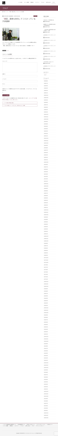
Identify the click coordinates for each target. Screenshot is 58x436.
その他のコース (49, 424)
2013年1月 (46, 389)
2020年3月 (46, 202)
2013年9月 (46, 369)
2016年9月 (46, 288)
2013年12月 (46, 362)
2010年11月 (46, 415)
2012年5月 (46, 408)
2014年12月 (46, 336)
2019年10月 (46, 214)
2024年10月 (46, 119)
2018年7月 (46, 245)
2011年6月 (46, 410)
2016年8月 (46, 291)
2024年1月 (46, 135)
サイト (3, 83)
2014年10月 (46, 341)
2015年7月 (46, 319)
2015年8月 (46, 317)
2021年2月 (46, 178)
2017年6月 (46, 269)
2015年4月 (46, 326)
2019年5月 (46, 224)
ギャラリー (17, 425)
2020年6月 (46, 195)
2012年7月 (46, 403)
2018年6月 (46, 248)
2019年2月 (46, 231)
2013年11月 (46, 365)
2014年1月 (46, 360)
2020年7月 (46, 193)
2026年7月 (46, 83)
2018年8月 (46, 243)
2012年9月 (46, 398)
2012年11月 (46, 393)
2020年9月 (46, 188)
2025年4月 (46, 109)
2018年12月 (46, 236)
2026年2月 (46, 90)
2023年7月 (46, 150)
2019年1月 (46, 233)
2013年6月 (46, 377)
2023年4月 (46, 152)
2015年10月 (46, 312)
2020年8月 (46, 190)
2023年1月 (46, 159)
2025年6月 (46, 107)
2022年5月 (46, 169)
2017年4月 (46, 274)
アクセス (22, 425)
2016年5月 (46, 298)
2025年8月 (46, 102)
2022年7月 (46, 166)
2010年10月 (46, 417)
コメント (4, 61)
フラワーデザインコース (40, 424)
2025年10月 (46, 97)
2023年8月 (46, 147)
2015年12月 (46, 307)
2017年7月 (46, 267)
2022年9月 (46, 164)
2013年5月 (46, 379)
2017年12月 (46, 257)
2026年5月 (46, 88)
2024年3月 (46, 131)
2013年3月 (46, 384)
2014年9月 (46, 343)
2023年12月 (46, 138)
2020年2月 (46, 205)
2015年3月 (46, 329)
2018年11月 (46, 238)
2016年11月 (46, 283)
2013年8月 (46, 372)
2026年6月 (46, 85)
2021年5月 (46, 176)
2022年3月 (46, 171)
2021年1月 (46, 181)
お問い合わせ (27, 425)
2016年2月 (46, 305)
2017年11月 (46, 260)
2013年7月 (46, 374)
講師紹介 (11, 425)
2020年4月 (46, 200)
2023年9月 (46, 145)
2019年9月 (46, 217)
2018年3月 (46, 252)
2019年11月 (46, 212)
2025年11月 (46, 95)
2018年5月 (46, 250)
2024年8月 (46, 123)
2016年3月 (46, 303)
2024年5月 (46, 128)
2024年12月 (46, 114)
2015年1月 (46, 334)
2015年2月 (46, 331)
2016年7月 (46, 293)
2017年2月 (46, 276)
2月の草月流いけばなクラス (49, 61)
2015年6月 (46, 322)
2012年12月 (46, 391)
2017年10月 (46, 262)
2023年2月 (46, 157)
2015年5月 (46, 324)
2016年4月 (46, 300)
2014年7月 (46, 348)
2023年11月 (46, 140)
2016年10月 (46, 286)
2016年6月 (46, 295)
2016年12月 (46, 281)
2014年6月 (46, 350)
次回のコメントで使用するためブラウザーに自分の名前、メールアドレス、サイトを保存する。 (19, 89)
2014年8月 (46, 346)
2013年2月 (46, 386)
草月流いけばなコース (31, 424)
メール (4, 78)
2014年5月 (46, 353)
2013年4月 (46, 381)
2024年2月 (46, 133)
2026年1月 (46, 92)
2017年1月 (46, 279)
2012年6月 (46, 405)
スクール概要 (5, 425)
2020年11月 (46, 183)
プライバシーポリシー (40, 425)
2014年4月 (46, 355)
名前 (3, 74)
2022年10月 (46, 162)
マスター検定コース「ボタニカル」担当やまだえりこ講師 (14, 105)
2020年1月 (46, 207)
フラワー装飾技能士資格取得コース (9, 424)
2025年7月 (46, 104)
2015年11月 (46, 310)
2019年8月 (46, 219)
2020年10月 (46, 186)
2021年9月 (46, 174)
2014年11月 (46, 338)
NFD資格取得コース (21, 424)
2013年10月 (46, 367)
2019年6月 (46, 221)
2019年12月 (46, 209)
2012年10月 (46, 396)
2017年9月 (46, 264)
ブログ (35, 16)
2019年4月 (46, 226)
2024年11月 (46, 116)
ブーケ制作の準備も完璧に (9, 102)
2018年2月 (46, 255)
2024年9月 (46, 121)
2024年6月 (46, 126)
